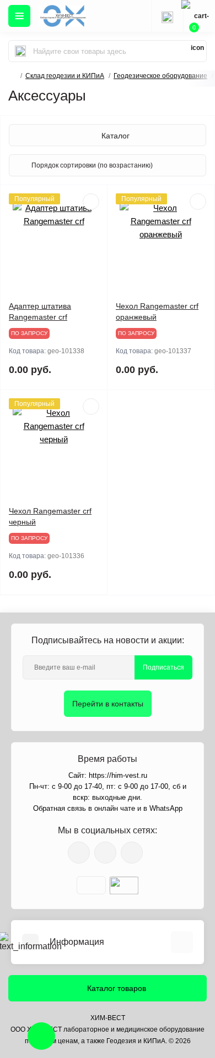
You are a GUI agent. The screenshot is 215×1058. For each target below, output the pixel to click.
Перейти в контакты (107, 703)
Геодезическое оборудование (160, 76)
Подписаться (163, 667)
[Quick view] (91, 201)
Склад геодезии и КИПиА (64, 76)
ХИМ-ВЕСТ (107, 1018)
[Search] (20, 51)
